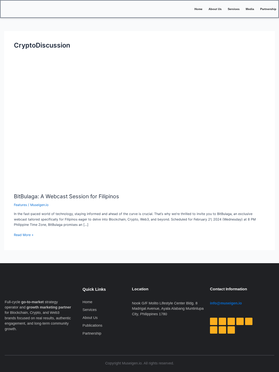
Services (234, 9)
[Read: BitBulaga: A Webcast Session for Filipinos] (118, 129)
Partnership (268, 9)
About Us (215, 9)
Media (250, 9)
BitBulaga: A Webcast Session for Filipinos (66, 196)
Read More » (23, 234)
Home (198, 9)
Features (20, 205)
